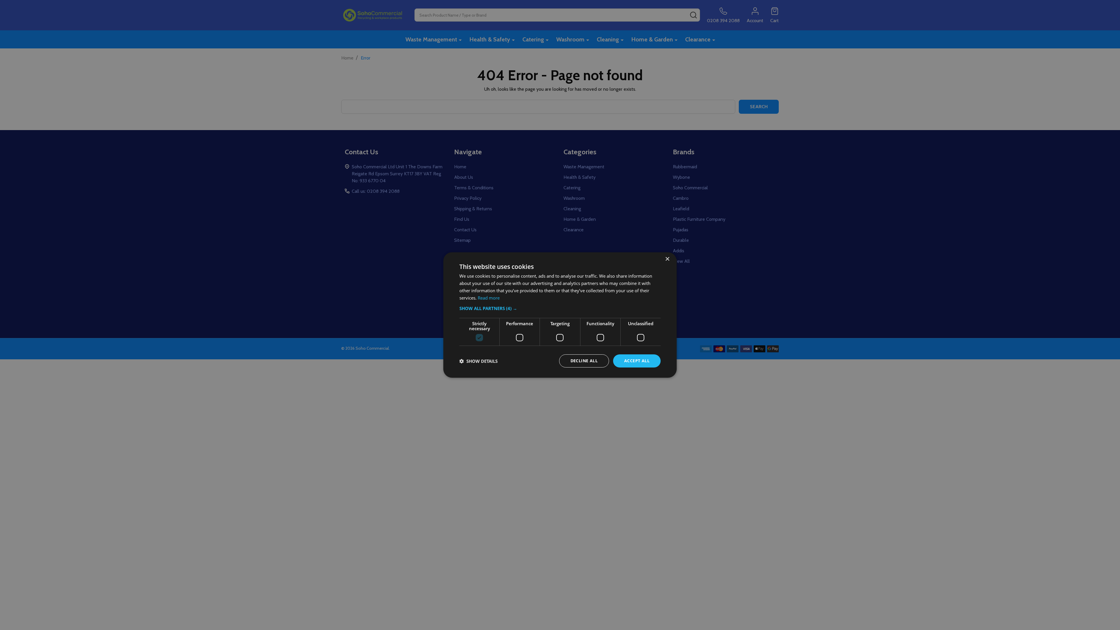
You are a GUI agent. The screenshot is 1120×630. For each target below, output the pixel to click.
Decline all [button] (584, 360)
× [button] (667, 259)
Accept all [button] (637, 360)
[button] (560, 308)
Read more (489, 298)
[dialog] (560, 315)
